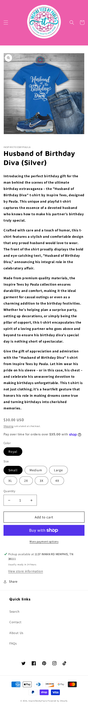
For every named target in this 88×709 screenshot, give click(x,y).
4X (57, 481)
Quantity (9, 491)
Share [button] (13, 581)
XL (10, 481)
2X (26, 481)
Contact (15, 622)
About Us (16, 633)
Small (13, 470)
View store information (25, 571)
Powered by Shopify (58, 700)
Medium (36, 470)
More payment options (44, 541)
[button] (6, 22)
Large (58, 470)
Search (14, 611)
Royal (12, 451)
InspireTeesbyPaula (37, 700)
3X (41, 481)
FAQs (13, 643)
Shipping (8, 426)
